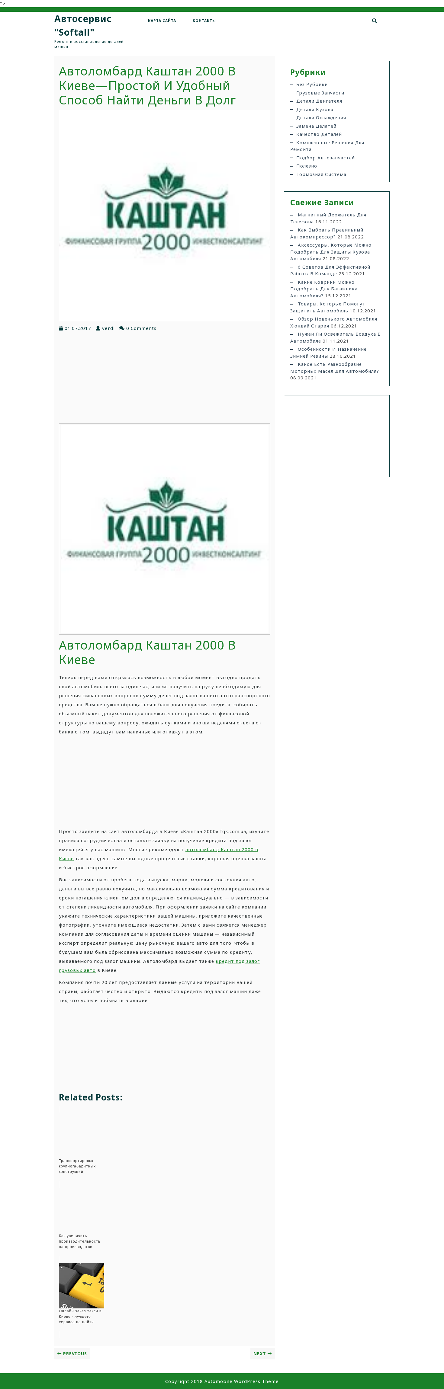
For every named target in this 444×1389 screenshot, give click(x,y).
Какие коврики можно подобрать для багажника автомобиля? (324, 289)
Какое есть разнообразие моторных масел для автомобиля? (334, 367)
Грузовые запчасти (320, 93)
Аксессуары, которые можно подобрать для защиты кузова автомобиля (331, 251)
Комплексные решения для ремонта (327, 145)
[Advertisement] (164, 377)
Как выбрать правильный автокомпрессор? (326, 233)
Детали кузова (314, 109)
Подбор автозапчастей (325, 158)
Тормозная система (321, 174)
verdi (108, 328)
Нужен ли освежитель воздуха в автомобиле (335, 337)
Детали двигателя (319, 101)
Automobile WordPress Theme (241, 1381)
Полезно (306, 166)
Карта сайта (162, 20)
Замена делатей (316, 126)
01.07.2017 (78, 328)
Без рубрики (312, 84)
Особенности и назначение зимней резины (328, 352)
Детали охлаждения (321, 117)
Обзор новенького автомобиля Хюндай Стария (333, 322)
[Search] (374, 21)
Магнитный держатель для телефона (328, 218)
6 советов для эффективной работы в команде (330, 270)
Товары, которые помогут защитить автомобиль (327, 307)
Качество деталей (319, 134)
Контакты (204, 20)
